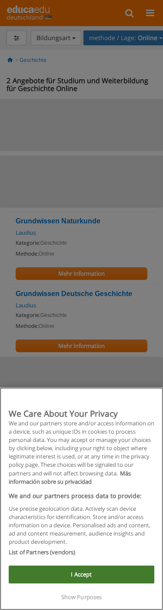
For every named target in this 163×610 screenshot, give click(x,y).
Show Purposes (81, 597)
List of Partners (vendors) (42, 552)
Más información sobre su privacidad (70, 477)
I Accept (81, 574)
